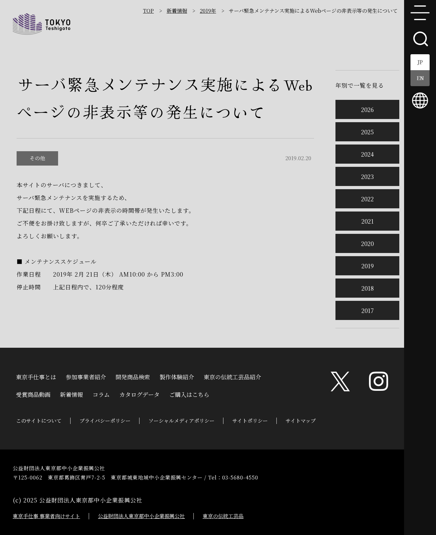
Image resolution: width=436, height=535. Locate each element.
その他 (37, 158)
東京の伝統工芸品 (223, 516)
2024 (367, 154)
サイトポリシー (250, 420)
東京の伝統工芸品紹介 (232, 376)
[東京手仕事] (41, 24)
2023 (367, 176)
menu (420, 12)
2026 (367, 109)
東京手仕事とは (36, 376)
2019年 (208, 10)
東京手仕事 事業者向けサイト (46, 516)
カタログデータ (139, 393)
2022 (367, 199)
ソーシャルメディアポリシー (181, 420)
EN (420, 78)
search (420, 38)
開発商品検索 (133, 376)
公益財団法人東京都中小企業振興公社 (141, 516)
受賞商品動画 (33, 393)
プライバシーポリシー (105, 420)
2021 (367, 221)
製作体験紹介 (177, 376)
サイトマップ (301, 420)
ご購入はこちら (189, 393)
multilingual (420, 100)
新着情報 (177, 10)
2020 (367, 243)
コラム (101, 393)
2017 (367, 310)
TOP (148, 10)
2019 (367, 266)
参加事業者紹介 (86, 376)
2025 (367, 132)
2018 (367, 288)
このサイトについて (39, 420)
